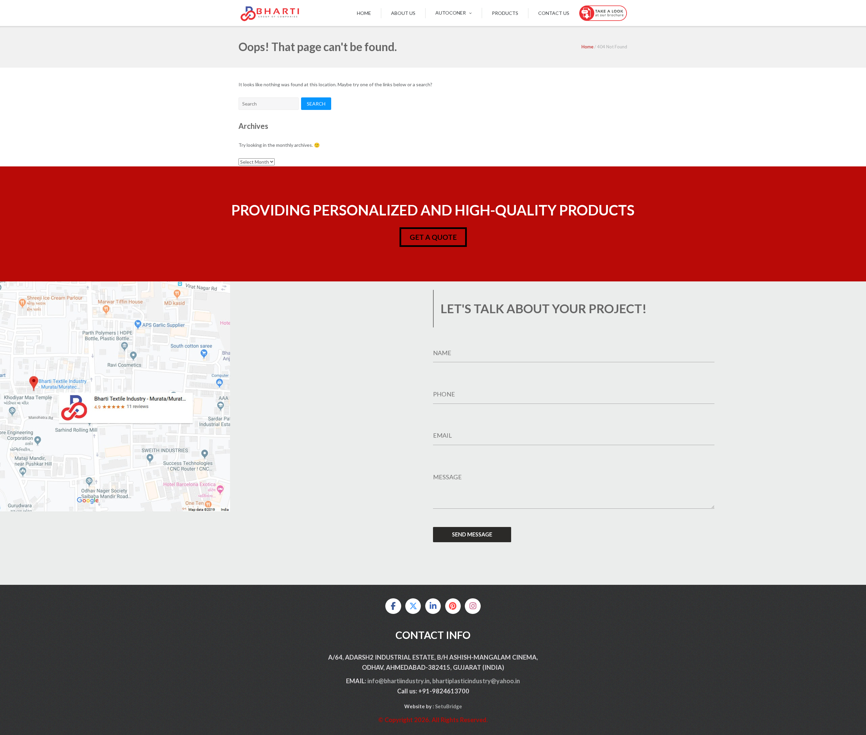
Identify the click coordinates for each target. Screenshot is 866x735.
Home (364, 13)
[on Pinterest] (453, 606)
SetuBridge (448, 706)
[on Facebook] (393, 606)
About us (403, 13)
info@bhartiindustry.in (398, 681)
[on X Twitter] (413, 606)
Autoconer (450, 13)
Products (505, 13)
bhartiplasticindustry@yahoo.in (476, 681)
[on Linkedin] (433, 606)
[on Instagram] (472, 606)
